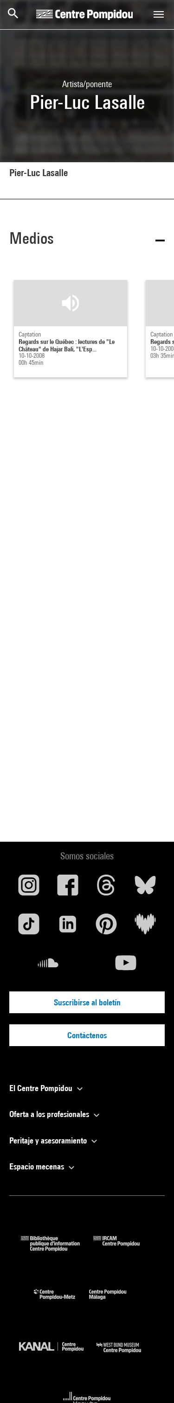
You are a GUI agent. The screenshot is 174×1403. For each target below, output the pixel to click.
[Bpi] (57, 1248)
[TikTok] (28, 927)
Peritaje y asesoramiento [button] (49, 1140)
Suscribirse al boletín (87, 1002)
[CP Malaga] (114, 1302)
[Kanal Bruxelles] (58, 1355)
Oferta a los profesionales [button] (50, 1114)
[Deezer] (145, 927)
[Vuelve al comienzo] (152, 1381)
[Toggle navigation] (159, 14)
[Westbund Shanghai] (126, 1355)
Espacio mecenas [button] (37, 1166)
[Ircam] (123, 1248)
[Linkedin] (67, 927)
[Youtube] (126, 966)
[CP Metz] (61, 1302)
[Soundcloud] (48, 966)
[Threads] (106, 888)
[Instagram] (28, 888)
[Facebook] (67, 888)
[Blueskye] (145, 888)
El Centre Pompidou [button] (41, 1088)
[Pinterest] (106, 927)
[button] (87, 240)
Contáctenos (87, 1035)
